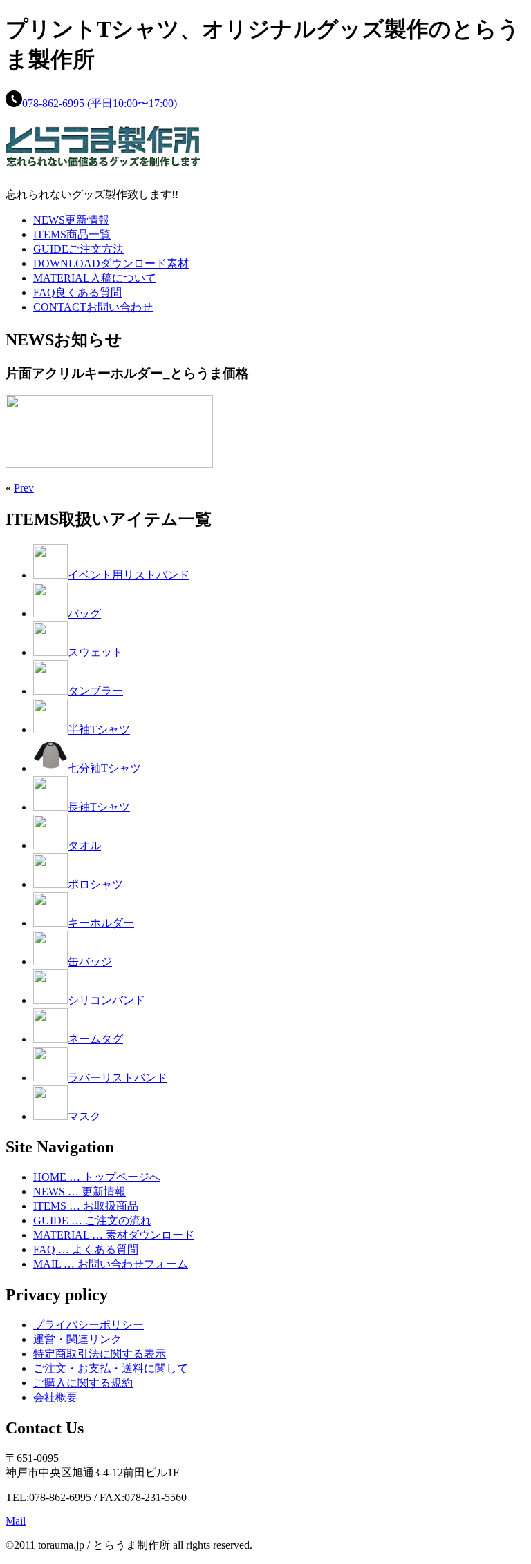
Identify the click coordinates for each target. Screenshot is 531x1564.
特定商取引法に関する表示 (99, 1354)
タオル (84, 845)
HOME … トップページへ (96, 1177)
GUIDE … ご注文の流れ (92, 1220)
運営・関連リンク (77, 1339)
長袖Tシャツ (99, 807)
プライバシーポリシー (88, 1325)
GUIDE (78, 249)
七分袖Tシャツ (104, 768)
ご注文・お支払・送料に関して (110, 1368)
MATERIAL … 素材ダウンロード (113, 1235)
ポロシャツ (95, 884)
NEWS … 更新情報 (79, 1191)
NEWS (71, 220)
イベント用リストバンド (128, 575)
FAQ (77, 292)
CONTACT (93, 307)
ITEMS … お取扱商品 (85, 1206)
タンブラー (95, 691)
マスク (84, 1116)
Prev (24, 488)
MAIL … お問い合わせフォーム (110, 1264)
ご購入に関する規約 (83, 1383)
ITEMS (72, 234)
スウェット (95, 652)
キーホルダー (101, 923)
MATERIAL (94, 278)
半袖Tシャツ (99, 729)
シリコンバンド (106, 1000)
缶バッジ (90, 961)
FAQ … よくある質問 (85, 1249)
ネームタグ (95, 1039)
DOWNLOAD (111, 263)
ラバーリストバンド (117, 1077)
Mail (16, 1521)
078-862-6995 (99, 103)
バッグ (84, 613)
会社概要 (55, 1397)
